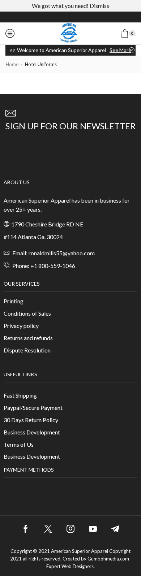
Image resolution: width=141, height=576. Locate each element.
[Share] (133, 8)
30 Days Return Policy (31, 419)
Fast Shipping (20, 395)
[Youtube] (82, 17)
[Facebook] (45, 17)
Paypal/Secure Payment (33, 407)
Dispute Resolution (27, 350)
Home (12, 64)
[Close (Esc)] (117, 8)
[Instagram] (70, 17)
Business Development (32, 432)
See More (120, 50)
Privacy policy (21, 325)
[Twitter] (58, 17)
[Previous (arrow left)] (12, 288)
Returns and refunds (28, 337)
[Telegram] (115, 529)
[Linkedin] (95, 17)
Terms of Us (19, 444)
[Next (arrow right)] (128, 288)
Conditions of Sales (27, 313)
